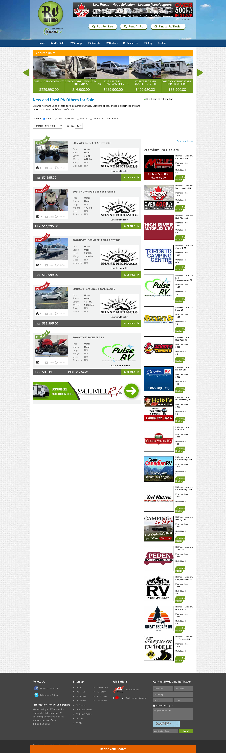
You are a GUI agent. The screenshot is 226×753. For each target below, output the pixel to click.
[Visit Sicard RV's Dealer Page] (159, 209)
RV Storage (76, 43)
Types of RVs (102, 687)
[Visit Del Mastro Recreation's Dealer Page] (159, 510)
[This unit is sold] (43, 192)
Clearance (98, 118)
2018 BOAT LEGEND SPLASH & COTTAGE (96, 240)
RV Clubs (80, 718)
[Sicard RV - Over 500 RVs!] (133, 10)
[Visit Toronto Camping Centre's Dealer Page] (159, 269)
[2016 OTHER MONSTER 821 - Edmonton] (51, 356)
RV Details (129, 177)
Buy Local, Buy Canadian (136, 697)
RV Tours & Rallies (84, 714)
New (60, 118)
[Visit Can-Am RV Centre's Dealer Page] (159, 390)
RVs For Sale (105, 26)
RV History (101, 691)
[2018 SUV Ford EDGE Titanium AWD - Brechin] (51, 308)
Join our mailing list (164, 705)
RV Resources (130, 43)
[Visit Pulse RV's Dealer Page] (159, 299)
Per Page (70, 125)
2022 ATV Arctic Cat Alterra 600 (91, 143)
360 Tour (62, 167)
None (48, 118)
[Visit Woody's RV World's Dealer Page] (159, 360)
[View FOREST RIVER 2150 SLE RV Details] (145, 74)
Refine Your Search (113, 748)
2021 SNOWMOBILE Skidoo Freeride (94, 192)
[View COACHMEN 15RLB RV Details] (177, 74)
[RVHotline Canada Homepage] (51, 26)
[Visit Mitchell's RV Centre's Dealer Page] (159, 330)
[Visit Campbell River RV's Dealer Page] (159, 600)
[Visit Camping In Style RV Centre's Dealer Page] (159, 540)
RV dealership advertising (47, 714)
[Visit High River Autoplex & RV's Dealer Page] (159, 239)
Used (71, 118)
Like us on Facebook (49, 688)
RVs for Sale (81, 691)
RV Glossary (102, 696)
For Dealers (102, 700)
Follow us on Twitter (49, 695)
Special (83, 118)
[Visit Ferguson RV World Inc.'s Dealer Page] (159, 660)
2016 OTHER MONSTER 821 (89, 337)
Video (51, 168)
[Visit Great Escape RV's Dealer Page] (159, 630)
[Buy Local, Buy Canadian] (158, 99)
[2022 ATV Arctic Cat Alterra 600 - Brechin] (51, 162)
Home (42, 43)
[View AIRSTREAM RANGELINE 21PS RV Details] (113, 74)
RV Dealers (112, 43)
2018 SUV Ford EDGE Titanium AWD (94, 289)
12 (41, 362)
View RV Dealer (180, 178)
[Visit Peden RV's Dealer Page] (159, 570)
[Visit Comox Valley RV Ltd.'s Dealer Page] (159, 450)
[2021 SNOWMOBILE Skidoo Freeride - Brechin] (51, 210)
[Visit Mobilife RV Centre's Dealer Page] (159, 179)
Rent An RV (136, 26)
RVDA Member (131, 689)
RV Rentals (94, 43)
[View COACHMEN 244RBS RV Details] (81, 74)
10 (41, 216)
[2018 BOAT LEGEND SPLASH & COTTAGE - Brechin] (51, 259)
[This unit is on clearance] (43, 144)
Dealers (162, 43)
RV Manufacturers (84, 709)
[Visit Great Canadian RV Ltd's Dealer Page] (159, 480)
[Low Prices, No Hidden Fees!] (87, 399)
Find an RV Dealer (170, 26)
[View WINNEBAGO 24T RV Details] (49, 74)
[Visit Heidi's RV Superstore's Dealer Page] (159, 420)
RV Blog (148, 43)
